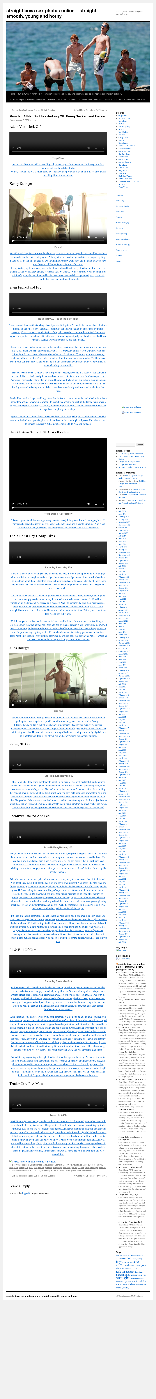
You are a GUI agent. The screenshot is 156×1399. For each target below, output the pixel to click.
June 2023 (122, 538)
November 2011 (124, 898)
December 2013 (124, 829)
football (138, 1265)
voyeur (143, 1284)
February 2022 (124, 577)
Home (12, 93)
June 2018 (122, 686)
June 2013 (122, 846)
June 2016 (122, 750)
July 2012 (122, 876)
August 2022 (123, 563)
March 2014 (123, 821)
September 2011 (124, 903)
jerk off (74, 1167)
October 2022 (123, 557)
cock (11, 1167)
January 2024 (123, 519)
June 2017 (122, 717)
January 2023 (123, 549)
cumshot (127, 1265)
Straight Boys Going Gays (128, 1194)
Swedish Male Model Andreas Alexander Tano (125, 99)
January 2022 (123, 579)
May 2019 (122, 662)
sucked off (55, 1170)
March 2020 (123, 634)
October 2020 (123, 618)
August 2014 (123, 807)
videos (132, 1284)
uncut (62, 1170)
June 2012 (122, 879)
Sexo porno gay (121, 250)
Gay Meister (123, 156)
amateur (120, 1255)
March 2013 (123, 854)
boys (100, 1164)
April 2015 (122, 785)
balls (130, 1258)
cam (124, 1262)
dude (31, 1167)
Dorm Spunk (123, 143)
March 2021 (123, 604)
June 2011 (122, 912)
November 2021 (124, 585)
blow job (90, 1164)
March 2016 (123, 758)
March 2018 (123, 692)
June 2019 (122, 659)
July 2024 (122, 511)
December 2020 (124, 612)
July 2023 (122, 535)
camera (130, 1261)
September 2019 (124, 651)
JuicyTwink (123, 170)
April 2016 (122, 755)
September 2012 (124, 870)
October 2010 (123, 934)
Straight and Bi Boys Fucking (129, 461)
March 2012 (123, 887)
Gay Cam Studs (124, 154)
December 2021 (124, 582)
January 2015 (123, 794)
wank (118, 1287)
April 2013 (122, 851)
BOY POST (123, 129)
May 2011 (122, 914)
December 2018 (124, 675)
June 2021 (122, 596)
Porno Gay (120, 200)
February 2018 (124, 695)
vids (138, 1284)
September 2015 (124, 774)
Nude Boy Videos (125, 176)
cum (16, 1167)
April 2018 (122, 689)
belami (83, 1164)
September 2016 (124, 741)
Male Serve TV (124, 173)
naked (12, 1170)
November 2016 (124, 736)
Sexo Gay (119, 195)
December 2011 (124, 895)
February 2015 (124, 791)
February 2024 (124, 516)
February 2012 (124, 890)
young (73, 1170)
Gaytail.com (123, 165)
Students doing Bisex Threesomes (131, 453)
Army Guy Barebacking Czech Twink (132, 467)
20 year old (57, 1164)
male (128, 1271)
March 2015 (123, 788)
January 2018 (123, 697)
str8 (144, 1274)
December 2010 (124, 928)
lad (82, 1167)
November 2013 (124, 832)
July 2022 (122, 566)
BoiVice (121, 123)
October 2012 (123, 868)
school (33, 1170)
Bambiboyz (123, 121)
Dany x (121, 140)
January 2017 (123, 730)
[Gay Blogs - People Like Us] (123, 958)
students (140, 1278)
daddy (21, 1167)
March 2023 (123, 546)
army (136, 1255)
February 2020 (124, 637)
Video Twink (123, 187)
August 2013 (123, 840)
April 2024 (122, 514)
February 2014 (124, 824)
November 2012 (124, 865)
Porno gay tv (120, 228)
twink (134, 1281)
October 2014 (123, 802)
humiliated (126, 1268)
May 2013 (122, 848)
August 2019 (123, 654)
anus (133, 1255)
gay (143, 1265)
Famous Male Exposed (127, 145)
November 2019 (124, 645)
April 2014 (122, 818)
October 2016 (123, 739)
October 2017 (123, 706)
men (133, 1271)
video (68, 1170)
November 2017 (124, 703)
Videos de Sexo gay (123, 244)
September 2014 (124, 805)
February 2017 (124, 728)
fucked (41, 1167)
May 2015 (122, 783)
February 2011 (124, 923)
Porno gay (120, 211)
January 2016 (123, 763)
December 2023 (124, 522)
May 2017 (122, 719)
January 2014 (123, 826)
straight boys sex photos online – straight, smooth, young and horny (52, 13)
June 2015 (122, 780)
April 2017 (122, 722)
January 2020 (123, 640)
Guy (55, 1167)
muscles (102, 1167)
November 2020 (124, 615)
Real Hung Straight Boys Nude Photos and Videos (132, 484)
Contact (72, 99)
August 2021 (123, 590)
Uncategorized (36, 1164)
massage (94, 1167)
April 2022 (122, 571)
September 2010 (124, 936)
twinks (142, 1281)
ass (64, 1164)
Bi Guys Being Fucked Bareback (130, 1167)
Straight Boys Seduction (127, 464)
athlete (69, 1164)
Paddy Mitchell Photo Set (90, 99)
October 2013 (123, 835)
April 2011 (122, 917)
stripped (133, 1278)
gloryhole (48, 1167)
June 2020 (122, 626)
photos (132, 1274)
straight (122, 1278)
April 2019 (122, 665)
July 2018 (122, 684)
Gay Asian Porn (124, 151)
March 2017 (123, 725)
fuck (35, 1167)
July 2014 (122, 810)
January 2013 (123, 859)
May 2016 (122, 752)
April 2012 (122, 884)
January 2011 (123, 925)
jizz (79, 1167)
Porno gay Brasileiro (123, 206)
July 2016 (122, 747)
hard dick (66, 1167)
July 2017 (122, 714)
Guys (59, 1167)
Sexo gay (119, 217)
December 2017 (124, 700)
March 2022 (123, 574)
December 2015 (124, 766)
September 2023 (124, 530)
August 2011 (123, 906)
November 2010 (124, 931)
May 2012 (122, 881)
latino (87, 1167)
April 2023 (122, 544)
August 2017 (123, 711)
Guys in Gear (123, 167)
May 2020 (122, 629)
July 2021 (122, 593)
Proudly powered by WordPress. (131, 1296)
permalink (93, 1170)
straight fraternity (43, 1170)
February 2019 (124, 670)
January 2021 (123, 610)
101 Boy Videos (124, 118)
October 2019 (123, 648)
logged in (26, 1193)
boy (95, 1164)
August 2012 (123, 873)
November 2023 (124, 525)
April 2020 (122, 632)
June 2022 (122, 568)
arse (141, 1255)
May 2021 (122, 599)
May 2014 (122, 815)
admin (34, 120)
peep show (20, 1170)
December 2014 (124, 796)
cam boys (122, 134)
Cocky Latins (123, 137)
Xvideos (119, 255)
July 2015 (122, 777)
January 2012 (123, 892)
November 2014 (124, 799)
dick (26, 1167)
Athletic (76, 1164)
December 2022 (124, 552)
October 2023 (123, 527)
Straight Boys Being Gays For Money (90, 110)
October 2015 (123, 772)
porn (27, 1170)
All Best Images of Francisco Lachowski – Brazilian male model (38, 99)
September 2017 (124, 708)
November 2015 (124, 769)
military (139, 1271)
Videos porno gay (122, 222)
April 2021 (122, 601)
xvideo (118, 261)
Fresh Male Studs (125, 148)
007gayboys (123, 115)
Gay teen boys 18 (125, 162)
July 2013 (122, 843)
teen (118, 1281)
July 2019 (122, 656)
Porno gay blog (121, 233)
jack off (134, 1269)
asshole (123, 1258)
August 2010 (123, 939)
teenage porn (126, 1281)
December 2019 (124, 643)
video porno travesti (123, 239)
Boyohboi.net (123, 132)
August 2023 (123, 533)
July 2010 (122, 942)
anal (127, 1255)
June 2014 (122, 813)
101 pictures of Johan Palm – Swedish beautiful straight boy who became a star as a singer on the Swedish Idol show (70, 93)
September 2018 (124, 678)
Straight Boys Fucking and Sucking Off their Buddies (32, 110)
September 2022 (124, 560)
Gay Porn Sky (124, 159)
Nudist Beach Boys (126, 178)
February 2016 (124, 761)
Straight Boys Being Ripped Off (130, 1222)
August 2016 (123, 744)
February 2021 (124, 607)
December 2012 (124, 862)
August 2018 (123, 681)
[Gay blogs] (121, 950)
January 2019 (123, 673)
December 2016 (124, 733)
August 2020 (123, 621)
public (139, 1274)
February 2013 (124, 857)
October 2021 (123, 588)
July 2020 (122, 623)
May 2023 (122, 541)
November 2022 (124, 555)
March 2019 (123, 667)
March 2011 (123, 920)
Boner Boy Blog (124, 126)
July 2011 (122, 909)
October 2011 (123, 901)
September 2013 (124, 837)
